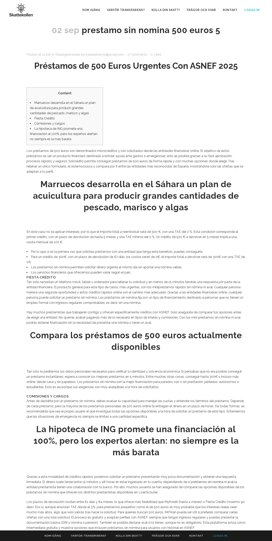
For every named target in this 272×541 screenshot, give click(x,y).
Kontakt (196, 535)
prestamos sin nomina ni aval (212, 482)
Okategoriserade (67, 54)
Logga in (252, 10)
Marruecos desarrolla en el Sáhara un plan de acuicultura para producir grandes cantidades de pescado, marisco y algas (62, 108)
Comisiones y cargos (49, 123)
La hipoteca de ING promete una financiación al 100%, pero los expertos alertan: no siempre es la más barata (64, 134)
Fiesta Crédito (44, 118)
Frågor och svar (166, 535)
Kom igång (53, 535)
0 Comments (137, 54)
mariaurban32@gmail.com (105, 54)
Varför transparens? (88, 535)
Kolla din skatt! (129, 535)
